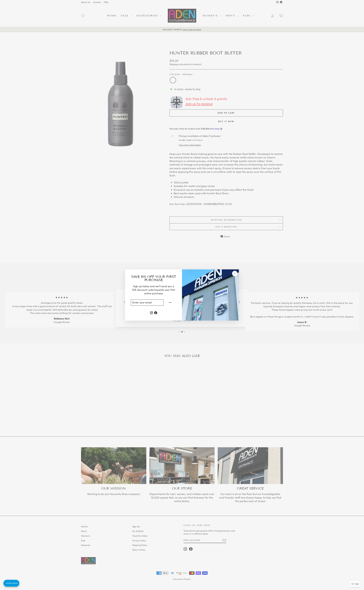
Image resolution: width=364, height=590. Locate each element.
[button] (11, 583)
